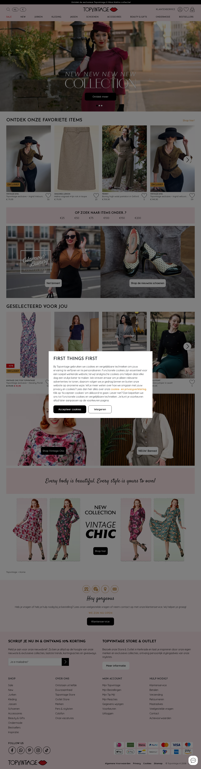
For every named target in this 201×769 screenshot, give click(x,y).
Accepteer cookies (69, 409)
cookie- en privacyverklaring (128, 389)
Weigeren (100, 409)
